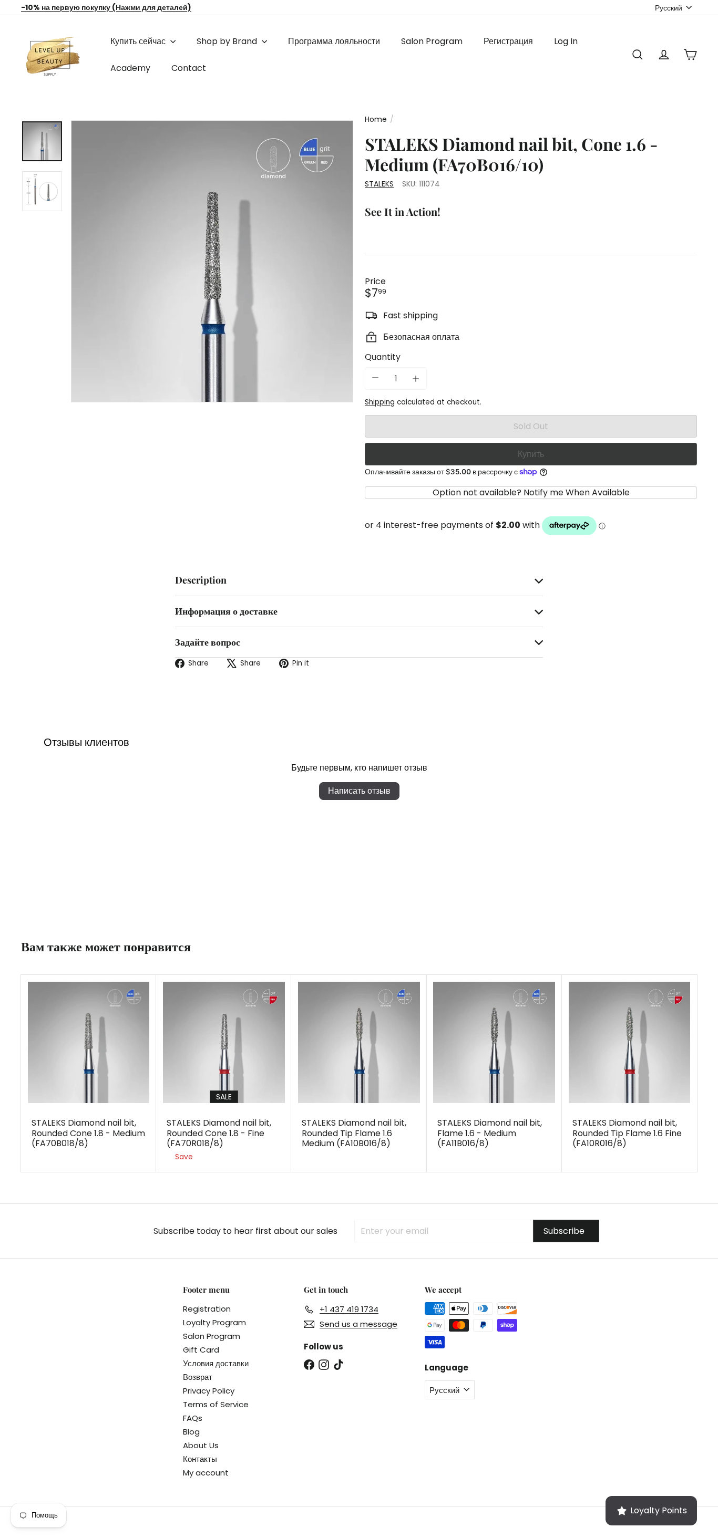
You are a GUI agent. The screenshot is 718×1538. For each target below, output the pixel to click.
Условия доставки (216, 1363)
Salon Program (432, 41)
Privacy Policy (208, 1390)
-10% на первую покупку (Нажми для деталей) (106, 7)
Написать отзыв (359, 791)
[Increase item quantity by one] (415, 378)
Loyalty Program (214, 1322)
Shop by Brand (228, 41)
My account (206, 1472)
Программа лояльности (334, 41)
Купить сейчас (139, 41)
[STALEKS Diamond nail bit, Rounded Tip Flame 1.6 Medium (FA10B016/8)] (358, 1069)
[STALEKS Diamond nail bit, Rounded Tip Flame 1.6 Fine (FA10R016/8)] (629, 1069)
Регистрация (508, 41)
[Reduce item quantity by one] (375, 377)
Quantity (383, 357)
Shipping (380, 402)
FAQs (192, 1417)
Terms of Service (216, 1404)
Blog (191, 1431)
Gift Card (201, 1349)
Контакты (200, 1458)
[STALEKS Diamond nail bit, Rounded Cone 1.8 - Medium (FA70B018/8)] (88, 1069)
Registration (207, 1308)
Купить (531, 454)
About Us (201, 1445)
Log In (566, 41)
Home (376, 119)
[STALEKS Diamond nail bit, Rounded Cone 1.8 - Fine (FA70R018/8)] (223, 1073)
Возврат (197, 1377)
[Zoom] (212, 261)
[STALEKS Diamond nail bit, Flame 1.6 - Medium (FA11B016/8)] (494, 1069)
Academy (130, 68)
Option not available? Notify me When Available (531, 492)
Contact (188, 68)
